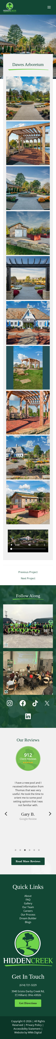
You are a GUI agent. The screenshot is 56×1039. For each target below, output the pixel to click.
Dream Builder (28, 918)
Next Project (28, 578)
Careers (28, 911)
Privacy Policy (34, 1025)
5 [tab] (35, 850)
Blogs (28, 922)
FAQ (28, 899)
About (28, 896)
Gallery (28, 903)
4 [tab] (30, 850)
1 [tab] (16, 850)
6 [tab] (39, 850)
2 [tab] (21, 850)
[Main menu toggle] (49, 7)
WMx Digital (35, 1032)
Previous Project (28, 572)
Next (50, 814)
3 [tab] (25, 850)
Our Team (28, 907)
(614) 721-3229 (28, 985)
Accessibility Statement (27, 1028)
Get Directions (28, 1003)
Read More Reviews (28, 861)
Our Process (28, 914)
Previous (6, 814)
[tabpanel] (28, 801)
